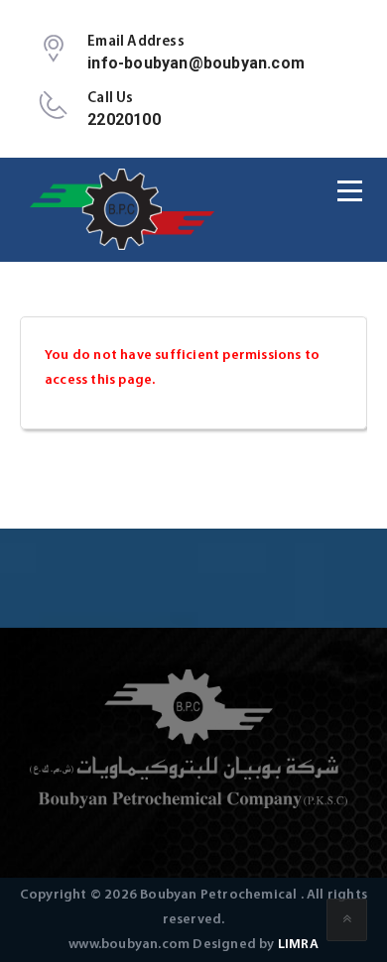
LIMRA (298, 944)
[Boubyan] (123, 209)
